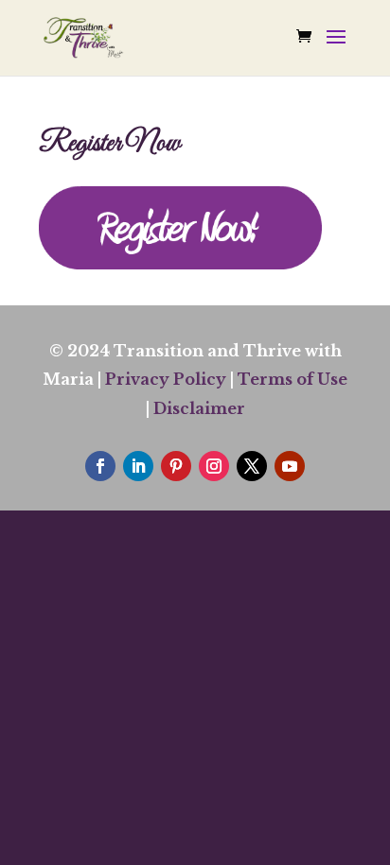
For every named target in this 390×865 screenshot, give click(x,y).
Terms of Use (292, 379)
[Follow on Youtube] (290, 466)
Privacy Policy (165, 379)
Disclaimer (199, 408)
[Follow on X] (252, 466)
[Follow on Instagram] (214, 466)
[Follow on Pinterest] (176, 466)
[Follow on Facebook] (100, 466)
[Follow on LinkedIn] (138, 466)
